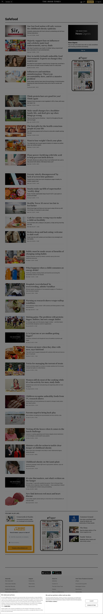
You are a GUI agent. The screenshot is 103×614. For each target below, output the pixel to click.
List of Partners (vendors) (51, 601)
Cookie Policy (7, 606)
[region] (51, 603)
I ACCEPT (92, 601)
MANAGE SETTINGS (91, 605)
